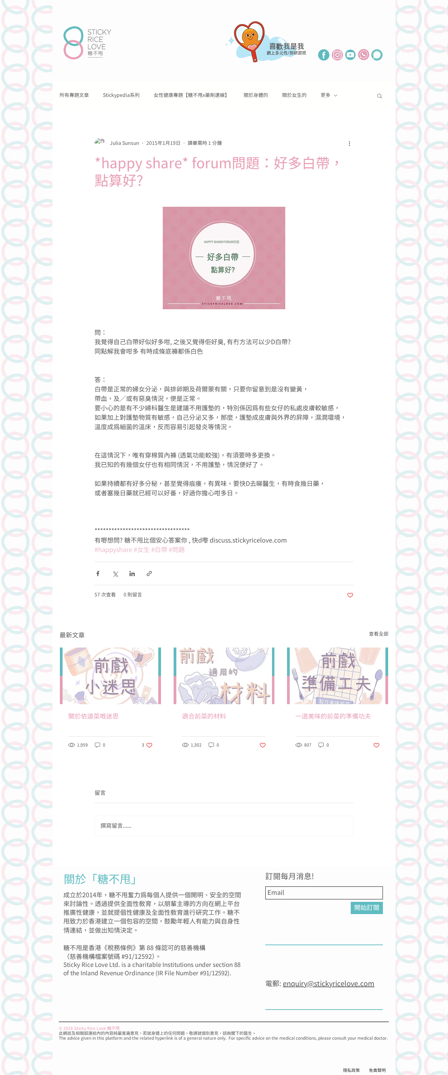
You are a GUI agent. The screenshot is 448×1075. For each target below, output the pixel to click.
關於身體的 (256, 95)
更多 (325, 95)
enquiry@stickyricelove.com (328, 984)
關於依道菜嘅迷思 (93, 716)
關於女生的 (294, 95)
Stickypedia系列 (121, 95)
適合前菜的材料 (204, 716)
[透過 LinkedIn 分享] (132, 573)
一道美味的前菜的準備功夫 (333, 716)
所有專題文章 (74, 95)
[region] (267, 53)
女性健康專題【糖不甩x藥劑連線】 (192, 95)
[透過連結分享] (149, 573)
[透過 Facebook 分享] (97, 573)
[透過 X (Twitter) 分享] (115, 573)
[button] (379, 95)
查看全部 (378, 634)
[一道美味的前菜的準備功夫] (337, 676)
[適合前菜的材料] (224, 676)
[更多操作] (349, 143)
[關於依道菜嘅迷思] (110, 676)
